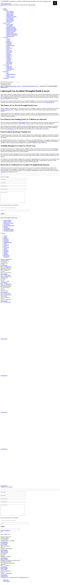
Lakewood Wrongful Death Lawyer (30, 86)
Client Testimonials (10, 74)
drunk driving (35, 159)
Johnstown (8, 54)
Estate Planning (10, 69)
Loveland (8, 59)
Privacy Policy (7, 581)
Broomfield (9, 42)
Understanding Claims (9, 229)
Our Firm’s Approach (8, 230)
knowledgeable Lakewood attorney (37, 141)
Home (5, 8)
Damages (6, 226)
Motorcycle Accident (11, 28)
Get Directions (4, 265)
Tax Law (8, 70)
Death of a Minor (7, 220)
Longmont (8, 58)
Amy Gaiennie (9, 11)
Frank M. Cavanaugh (11, 16)
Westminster (9, 63)
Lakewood (8, 55)
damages (56, 148)
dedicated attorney (50, 102)
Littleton (8, 57)
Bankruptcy (9, 66)
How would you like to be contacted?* (10, 205)
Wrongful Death (10, 36)
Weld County (9, 62)
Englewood (9, 48)
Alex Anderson (9, 19)
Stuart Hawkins (10, 17)
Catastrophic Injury (10, 27)
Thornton (8, 61)
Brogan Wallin (9, 15)
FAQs (7, 75)
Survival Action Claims (9, 225)
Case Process (7, 228)
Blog (7, 73)
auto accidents (22, 122)
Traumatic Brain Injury (11, 33)
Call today (3, 171)
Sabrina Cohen (9, 14)
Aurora (8, 38)
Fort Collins (9, 50)
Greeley (8, 53)
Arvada (8, 40)
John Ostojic (9, 21)
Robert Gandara (10, 20)
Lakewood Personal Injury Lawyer (13, 86)
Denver (8, 46)
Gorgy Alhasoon (10, 12)
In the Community (10, 76)
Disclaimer (6, 580)
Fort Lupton (9, 52)
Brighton (8, 41)
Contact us (45, 1)
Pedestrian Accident (11, 31)
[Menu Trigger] (55, 3)
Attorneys (6, 10)
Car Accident (9, 25)
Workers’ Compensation (12, 34)
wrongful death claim (5, 109)
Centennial (8, 44)
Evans (7, 49)
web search (3, 82)
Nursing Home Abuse (11, 29)
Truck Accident (10, 32)
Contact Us (6, 78)
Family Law (9, 67)
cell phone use (11, 128)
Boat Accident (9, 24)
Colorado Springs (10, 45)
